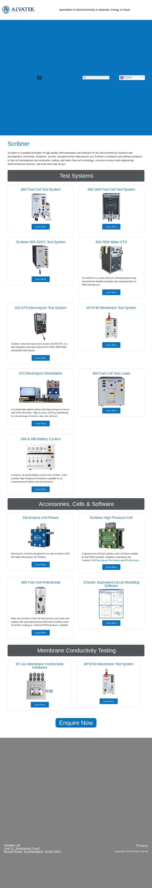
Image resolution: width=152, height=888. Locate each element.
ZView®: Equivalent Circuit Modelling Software (111, 584)
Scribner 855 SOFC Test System (40, 242)
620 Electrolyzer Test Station (106, 560)
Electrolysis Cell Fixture (41, 518)
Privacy (142, 845)
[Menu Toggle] (39, 78)
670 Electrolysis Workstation (40, 373)
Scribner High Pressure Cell (111, 518)
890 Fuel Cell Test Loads (111, 373)
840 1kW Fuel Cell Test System (111, 189)
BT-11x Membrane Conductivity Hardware (40, 665)
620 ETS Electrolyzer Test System (40, 308)
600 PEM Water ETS (111, 242)
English (128, 77)
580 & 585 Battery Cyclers (41, 439)
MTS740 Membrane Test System (111, 308)
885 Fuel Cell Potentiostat (40, 582)
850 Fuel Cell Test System (41, 189)
